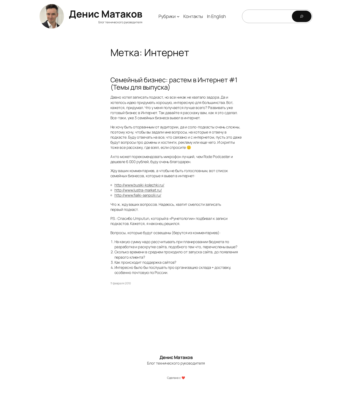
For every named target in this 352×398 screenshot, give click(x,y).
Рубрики (167, 16)
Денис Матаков (105, 13)
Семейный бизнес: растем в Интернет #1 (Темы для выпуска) (173, 83)
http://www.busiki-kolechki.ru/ (139, 184)
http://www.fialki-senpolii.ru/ (137, 195)
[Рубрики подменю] (178, 16)
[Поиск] (301, 16)
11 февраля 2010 (120, 283)
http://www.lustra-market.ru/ (138, 190)
